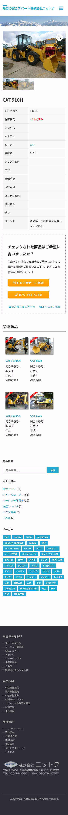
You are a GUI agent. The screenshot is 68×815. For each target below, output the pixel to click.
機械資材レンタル (14, 699)
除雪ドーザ (9, 489)
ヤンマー (31, 576)
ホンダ (8, 576)
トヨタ (34, 565)
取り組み (9, 732)
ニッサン (20, 571)
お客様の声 (11, 736)
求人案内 (9, 744)
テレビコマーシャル (15, 748)
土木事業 (9, 711)
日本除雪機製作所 (28, 588)
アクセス (9, 751)
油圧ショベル (11, 506)
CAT (32, 145)
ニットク (33, 571)
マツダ (19, 576)
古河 (29, 582)
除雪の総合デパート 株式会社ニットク (29, 8)
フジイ (57, 571)
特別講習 (9, 740)
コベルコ (9, 559)
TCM (44, 542)
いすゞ (39, 548)
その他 (7, 518)
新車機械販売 (12, 691)
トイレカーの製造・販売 (17, 703)
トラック (9, 654)
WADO (27, 548)
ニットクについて (14, 728)
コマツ (21, 559)
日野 (7, 593)
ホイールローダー (13, 494)
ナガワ (8, 571)
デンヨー (22, 565)
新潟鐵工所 (10, 588)
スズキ (32, 559)
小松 (38, 582)
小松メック (51, 582)
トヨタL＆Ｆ (48, 565)
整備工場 (9, 707)
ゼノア (44, 559)
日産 (44, 588)
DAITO (17, 537)
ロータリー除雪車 (13, 500)
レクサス (58, 576)
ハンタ (46, 571)
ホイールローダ (13, 642)
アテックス (52, 548)
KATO (29, 537)
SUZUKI (32, 542)
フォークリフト (13, 658)
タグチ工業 (57, 559)
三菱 (7, 582)
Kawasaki (42, 537)
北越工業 (18, 582)
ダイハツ (9, 565)
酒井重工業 (19, 593)
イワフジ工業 (11, 554)
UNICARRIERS (12, 548)
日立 (53, 588)
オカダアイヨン (29, 554)
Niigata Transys (14, 542)
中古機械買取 (12, 695)
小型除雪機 (9, 512)
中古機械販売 (12, 687)
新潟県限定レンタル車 (16, 670)
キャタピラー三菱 (50, 554)
